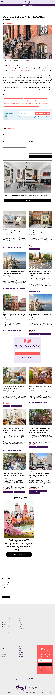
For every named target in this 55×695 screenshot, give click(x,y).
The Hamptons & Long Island (42, 611)
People (3, 648)
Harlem (20, 614)
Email (5, 146)
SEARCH (53, 2)
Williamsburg (21, 635)
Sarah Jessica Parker (21, 126)
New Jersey (39, 614)
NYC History (4, 624)
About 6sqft (21, 648)
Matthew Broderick (10, 126)
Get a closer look (7, 489)
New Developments (8, 288)
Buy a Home (4, 658)
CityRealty (31, 678)
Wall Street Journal (20, 64)
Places (3, 650)
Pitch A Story (21, 652)
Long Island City (22, 639)
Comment (32, 141)
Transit (3, 634)
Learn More (5, 596)
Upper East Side (22, 613)
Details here (31, 444)
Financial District (22, 628)
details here (6, 286)
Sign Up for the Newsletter (27, 5)
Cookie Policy (32, 692)
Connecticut (39, 616)
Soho (20, 622)
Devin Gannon (32, 234)
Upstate (38, 613)
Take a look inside (33, 488)
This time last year (34, 67)
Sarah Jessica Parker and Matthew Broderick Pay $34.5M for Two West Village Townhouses (26, 103)
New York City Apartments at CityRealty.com (30, 679)
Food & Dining (4, 620)
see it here (5, 245)
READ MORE (31, 289)
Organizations (4, 652)
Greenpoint (21, 637)
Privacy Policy (40, 116)
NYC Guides (4, 614)
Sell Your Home (4, 660)
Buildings (3, 656)
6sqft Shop (4, 616)
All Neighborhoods (22, 641)
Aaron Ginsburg (7, 234)
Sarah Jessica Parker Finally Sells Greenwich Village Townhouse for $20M (21, 106)
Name (5, 141)
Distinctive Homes (16, 247)
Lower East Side (22, 626)
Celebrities (8, 124)
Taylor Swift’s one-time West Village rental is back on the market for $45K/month (39, 475)
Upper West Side (22, 611)
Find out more (32, 331)
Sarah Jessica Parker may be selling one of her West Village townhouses (21, 100)
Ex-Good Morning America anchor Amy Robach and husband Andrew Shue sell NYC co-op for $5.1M (39, 430)
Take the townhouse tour (9, 448)
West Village (12, 65)
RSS (50, 692)
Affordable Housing (5, 632)
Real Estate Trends (16, 124)
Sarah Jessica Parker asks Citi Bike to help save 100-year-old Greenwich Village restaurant (25, 98)
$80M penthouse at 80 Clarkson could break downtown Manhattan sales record (40, 316)
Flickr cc (31, 60)
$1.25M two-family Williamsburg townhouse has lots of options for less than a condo (26, 195)
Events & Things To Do (6, 618)
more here (31, 246)
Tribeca (20, 624)
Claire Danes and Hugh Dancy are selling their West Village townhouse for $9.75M (14, 430)
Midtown (20, 616)
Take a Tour (27, 200)
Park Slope (21, 632)
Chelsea (20, 618)
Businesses (4, 654)
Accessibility (38, 692)
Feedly (45, 692)
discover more (6, 403)
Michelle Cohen (7, 433)
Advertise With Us (22, 650)
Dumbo (20, 630)
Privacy (26, 692)
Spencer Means (23, 60)
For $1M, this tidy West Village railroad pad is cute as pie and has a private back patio (14, 475)
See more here (32, 399)
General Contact (22, 656)
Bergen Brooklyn (6, 583)
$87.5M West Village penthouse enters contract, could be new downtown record (40, 273)
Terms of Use (35, 116)
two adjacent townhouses (20, 70)
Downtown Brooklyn (23, 634)
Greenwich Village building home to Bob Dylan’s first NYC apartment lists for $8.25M (14, 316)
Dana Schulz (8, 23)
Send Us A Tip (21, 654)
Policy (3, 630)
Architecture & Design (6, 626)
